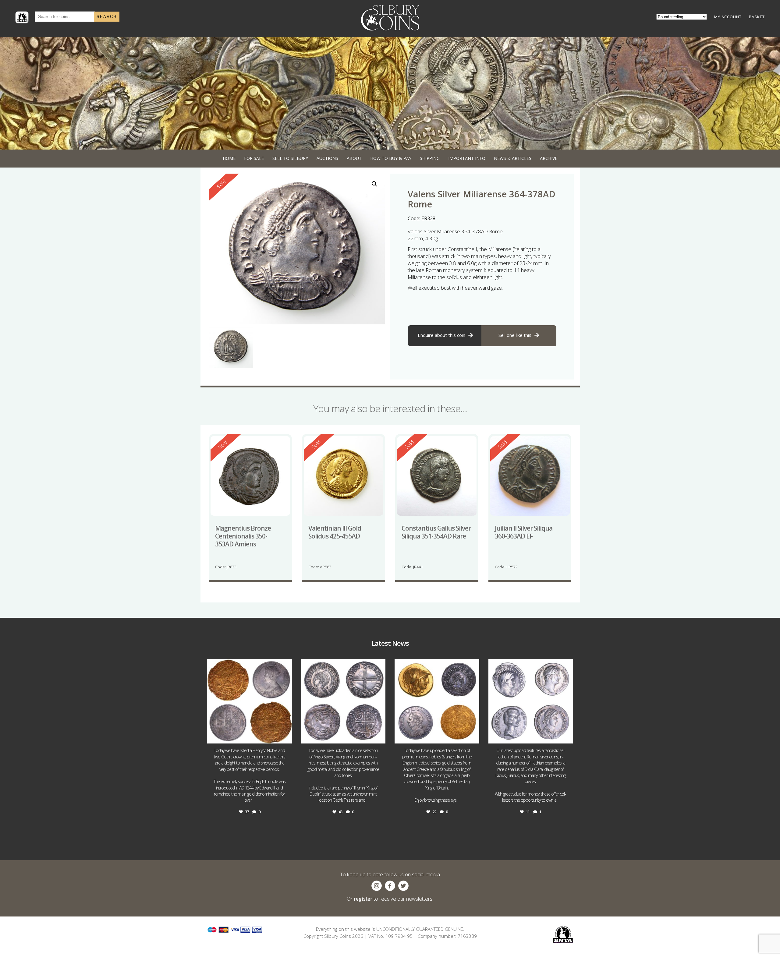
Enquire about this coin (441, 335)
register (363, 898)
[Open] (249, 701)
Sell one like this (514, 335)
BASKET (757, 16)
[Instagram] (285, 736)
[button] (374, 183)
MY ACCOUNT (728, 16)
